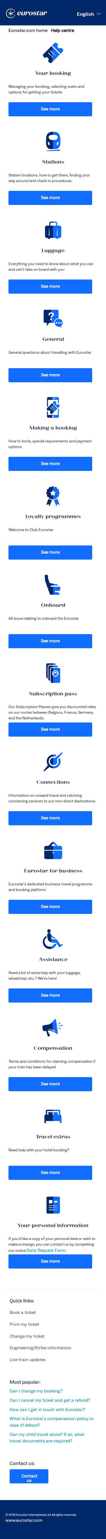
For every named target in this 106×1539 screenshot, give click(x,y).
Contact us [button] (29, 1478)
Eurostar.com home (27, 30)
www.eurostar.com (23, 1520)
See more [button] (50, 109)
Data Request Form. (46, 1250)
